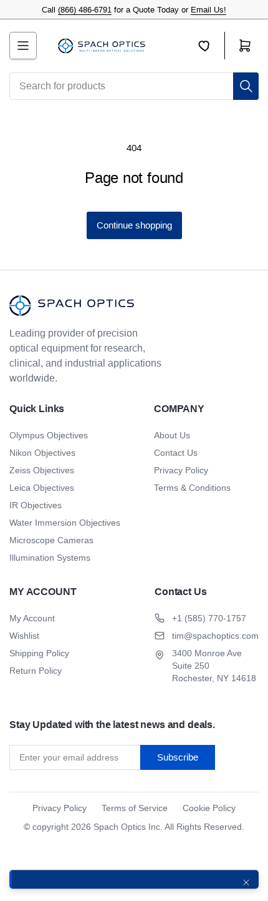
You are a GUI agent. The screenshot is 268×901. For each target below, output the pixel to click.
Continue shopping (134, 225)
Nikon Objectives (42, 453)
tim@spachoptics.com (215, 636)
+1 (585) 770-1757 (209, 618)
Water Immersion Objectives (64, 523)
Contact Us (176, 453)
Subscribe (177, 757)
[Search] (246, 86)
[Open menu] (23, 45)
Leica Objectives (41, 488)
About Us (172, 435)
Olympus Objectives (48, 435)
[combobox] (134, 86)
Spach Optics (119, 827)
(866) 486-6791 (85, 9)
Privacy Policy (181, 470)
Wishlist (24, 636)
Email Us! (208, 9)
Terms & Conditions (192, 488)
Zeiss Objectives (41, 470)
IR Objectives (35, 505)
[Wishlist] (211, 45)
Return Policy (35, 671)
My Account (32, 618)
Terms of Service (135, 808)
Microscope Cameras (51, 540)
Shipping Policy (39, 653)
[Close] (246, 882)
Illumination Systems (49, 558)
